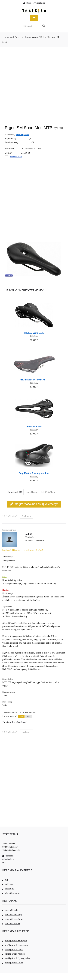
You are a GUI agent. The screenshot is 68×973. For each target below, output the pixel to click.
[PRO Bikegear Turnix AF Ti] (34, 347)
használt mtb (11, 910)
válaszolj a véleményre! (16, 722)
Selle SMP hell (34, 426)
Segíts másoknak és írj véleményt (36, 504)
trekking (9, 884)
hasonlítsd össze (16, 156)
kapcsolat (9, 856)
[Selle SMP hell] (34, 394)
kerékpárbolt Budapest (16, 940)
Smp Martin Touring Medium (34, 473)
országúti (9, 888)
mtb (7, 880)
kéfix (4, 862)
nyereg (19, 37)
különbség (34, 336)
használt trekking (13, 914)
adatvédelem (8, 859)
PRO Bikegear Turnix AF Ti (34, 379)
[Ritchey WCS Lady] (34, 301)
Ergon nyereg (31, 37)
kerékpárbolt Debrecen (16, 945)
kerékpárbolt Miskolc (15, 954)
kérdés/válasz (48, 492)
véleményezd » (22, 134)
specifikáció (31, 492)
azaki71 (28, 534)
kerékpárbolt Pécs (14, 962)
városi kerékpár (12, 893)
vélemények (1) (14, 492)
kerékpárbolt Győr (14, 949)
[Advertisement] (34, 84)
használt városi (12, 923)
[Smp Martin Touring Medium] (34, 441)
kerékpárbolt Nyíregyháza (18, 958)
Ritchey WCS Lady (34, 333)
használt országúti (14, 919)
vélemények (8, 37)
